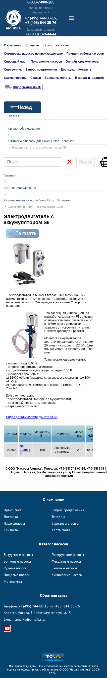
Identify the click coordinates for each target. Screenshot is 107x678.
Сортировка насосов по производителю (33, 53)
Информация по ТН (27, 87)
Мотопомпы (13, 581)
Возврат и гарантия (89, 78)
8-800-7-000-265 (40, 2)
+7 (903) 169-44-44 (40, 34)
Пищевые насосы (17, 575)
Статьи (35, 78)
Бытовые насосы (64, 568)
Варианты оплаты (58, 78)
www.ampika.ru (31, 669)
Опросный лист (15, 61)
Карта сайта (61, 530)
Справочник (13, 69)
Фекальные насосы (66, 561)
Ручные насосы (15, 568)
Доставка (68, 69)
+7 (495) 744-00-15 (34, 606)
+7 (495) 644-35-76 (40, 22)
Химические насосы (67, 575)
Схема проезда (15, 78)
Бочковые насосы (17, 561)
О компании (12, 45)
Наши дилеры (14, 523)
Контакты (85, 69)
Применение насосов (46, 61)
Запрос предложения (41, 69)
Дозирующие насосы (68, 554)
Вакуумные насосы (18, 554)
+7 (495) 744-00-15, (41, 18)
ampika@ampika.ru (30, 619)
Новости (32, 45)
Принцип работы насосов (85, 53)
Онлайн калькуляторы (82, 61)
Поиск (85, 162)
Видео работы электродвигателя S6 (31, 417)
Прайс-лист (12, 510)
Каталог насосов (56, 45)
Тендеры (58, 516)
